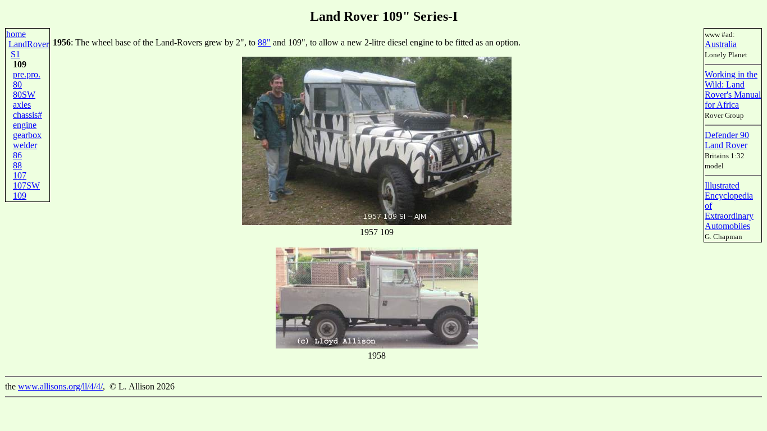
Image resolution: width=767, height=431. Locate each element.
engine (24, 125)
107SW (26, 185)
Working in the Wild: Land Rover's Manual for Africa (733, 89)
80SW (24, 94)
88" (264, 42)
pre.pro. (26, 74)
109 (19, 195)
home (16, 34)
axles (22, 104)
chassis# (27, 115)
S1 (15, 54)
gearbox (27, 135)
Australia (721, 44)
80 (17, 84)
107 (19, 175)
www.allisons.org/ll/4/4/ (60, 386)
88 (17, 165)
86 (17, 155)
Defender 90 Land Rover (727, 140)
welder (25, 145)
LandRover (28, 44)
